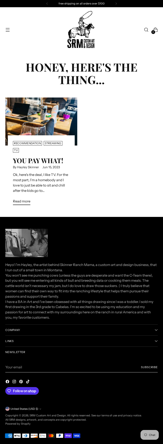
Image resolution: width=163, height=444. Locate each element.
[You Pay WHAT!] (41, 122)
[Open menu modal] (7, 29)
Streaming (53, 143)
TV (16, 150)
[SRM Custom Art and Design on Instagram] (14, 382)
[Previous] (47, 3)
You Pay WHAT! (38, 160)
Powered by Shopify (18, 423)
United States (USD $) (24, 408)
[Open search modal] (146, 29)
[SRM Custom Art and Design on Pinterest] (21, 382)
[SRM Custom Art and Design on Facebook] (7, 382)
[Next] (116, 3)
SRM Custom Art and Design (48, 415)
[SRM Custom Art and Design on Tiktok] (28, 382)
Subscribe (149, 367)
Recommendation (27, 143)
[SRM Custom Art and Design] (81, 30)
